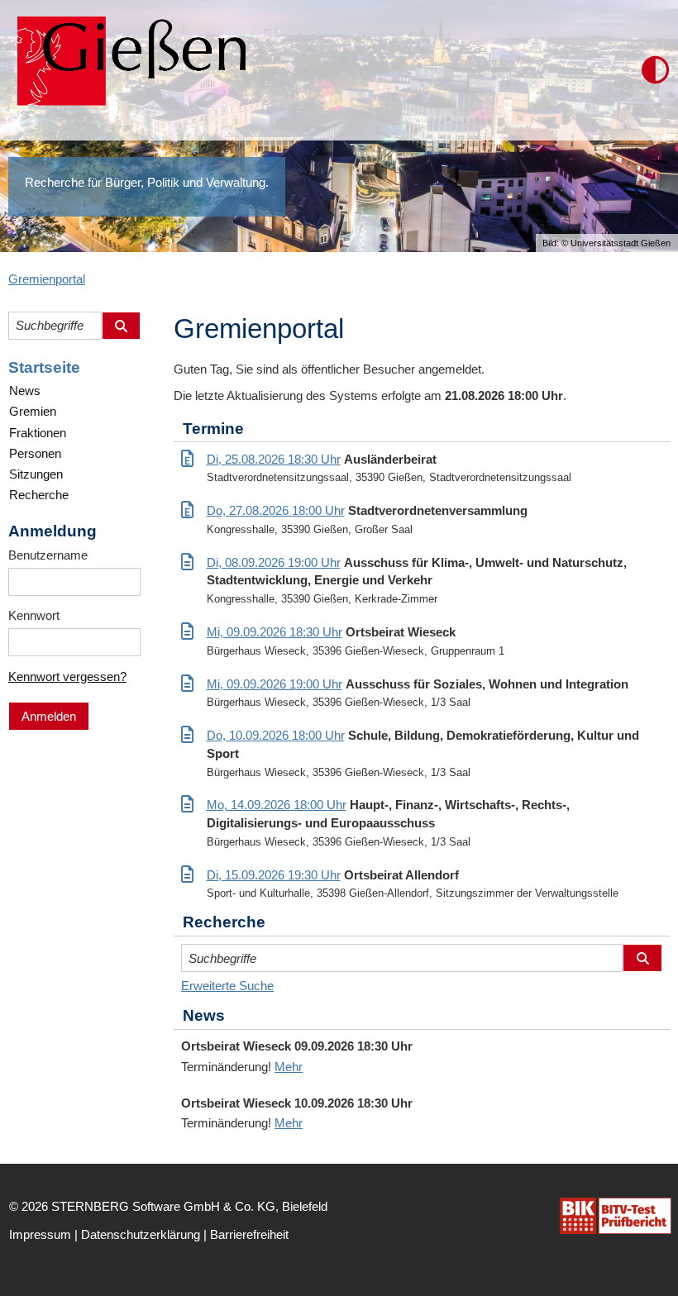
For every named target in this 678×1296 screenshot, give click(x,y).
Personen (35, 453)
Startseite (44, 367)
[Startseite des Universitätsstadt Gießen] (127, 70)
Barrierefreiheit (249, 1234)
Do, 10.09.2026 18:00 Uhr (276, 735)
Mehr (289, 1067)
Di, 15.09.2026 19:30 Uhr (274, 875)
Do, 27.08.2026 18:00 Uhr (276, 510)
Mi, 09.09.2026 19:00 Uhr (274, 684)
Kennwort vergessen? (67, 676)
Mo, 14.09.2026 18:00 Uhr (276, 805)
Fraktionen (37, 433)
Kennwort (34, 615)
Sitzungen (36, 474)
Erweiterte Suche (227, 986)
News (25, 391)
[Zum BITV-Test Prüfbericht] (615, 1216)
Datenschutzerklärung (140, 1234)
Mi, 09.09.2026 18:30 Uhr (274, 632)
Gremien (32, 411)
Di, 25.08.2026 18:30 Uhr (274, 459)
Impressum (40, 1234)
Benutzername (48, 555)
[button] (656, 70)
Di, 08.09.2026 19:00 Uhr (274, 562)
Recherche (39, 495)
